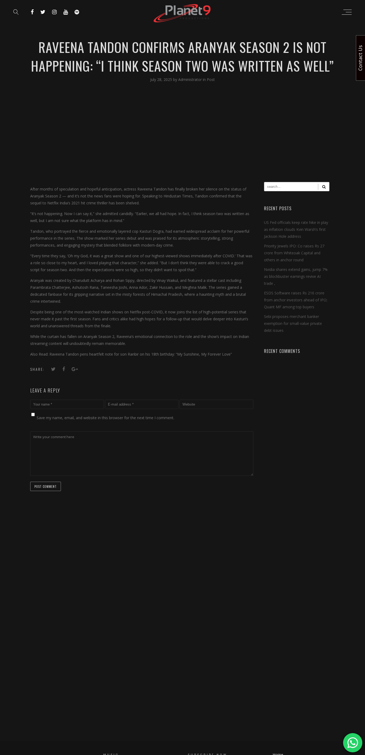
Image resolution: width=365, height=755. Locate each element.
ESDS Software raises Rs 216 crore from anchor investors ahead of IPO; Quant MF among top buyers (295, 299)
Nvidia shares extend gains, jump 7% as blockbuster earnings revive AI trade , (296, 276)
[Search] (323, 187)
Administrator (190, 79)
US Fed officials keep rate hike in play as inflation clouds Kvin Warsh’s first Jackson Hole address (296, 229)
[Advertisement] (182, 136)
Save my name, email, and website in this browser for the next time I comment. (105, 417)
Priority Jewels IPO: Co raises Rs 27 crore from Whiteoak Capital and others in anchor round (294, 252)
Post (211, 79)
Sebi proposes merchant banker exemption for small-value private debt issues (293, 323)
